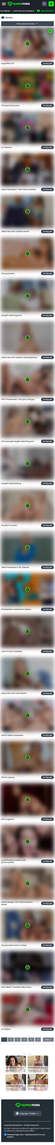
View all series (47, 10)
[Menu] (4, 4)
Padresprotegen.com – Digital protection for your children (26, 1135)
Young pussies (8, 273)
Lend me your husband (23, 10)
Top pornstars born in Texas (14, 945)
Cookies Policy (9, 1131)
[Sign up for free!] (51, 3)
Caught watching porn (11, 315)
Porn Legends (7, 819)
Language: (27, 1113)
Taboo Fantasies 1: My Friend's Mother (18, 189)
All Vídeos (5, 1029)
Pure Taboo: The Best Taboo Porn (16, 987)
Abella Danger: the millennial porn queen (17, 903)
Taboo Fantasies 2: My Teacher (15, 567)
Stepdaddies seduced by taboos (16, 609)
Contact (7, 1128)
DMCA (32, 1131)
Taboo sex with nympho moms (15, 231)
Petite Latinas (7, 777)
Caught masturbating (11, 483)
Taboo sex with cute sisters (14, 693)
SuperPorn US (7, 63)
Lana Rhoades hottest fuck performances (13, 861)
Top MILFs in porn (9, 525)
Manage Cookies (22, 1131)
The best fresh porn (10, 105)
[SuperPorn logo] (18, 4)
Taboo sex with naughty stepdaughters (19, 357)
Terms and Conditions (19, 1128)
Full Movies (6, 147)
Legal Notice (33, 1128)
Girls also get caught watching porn (17, 441)
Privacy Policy (44, 1128)
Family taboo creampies (12, 735)
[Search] (44, 3)
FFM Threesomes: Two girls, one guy (17, 399)
